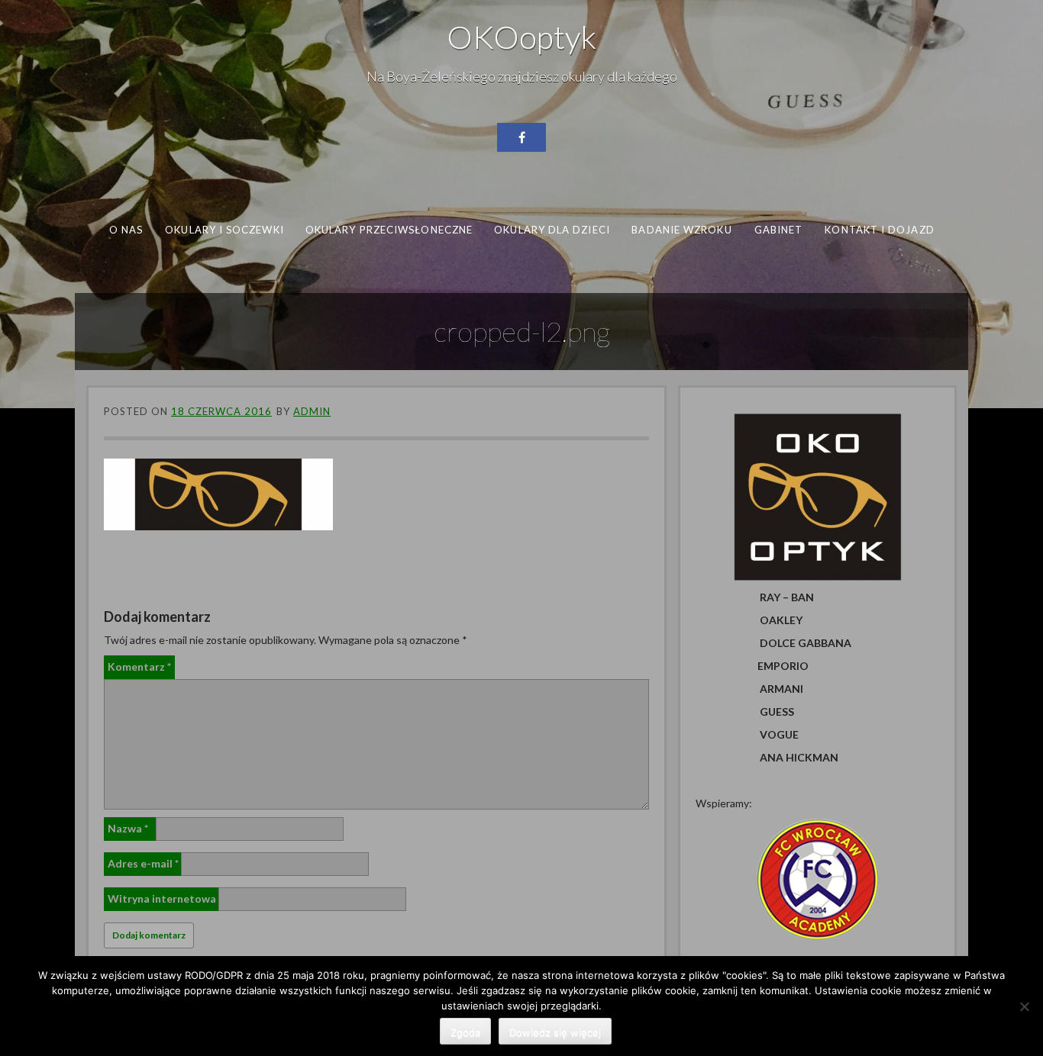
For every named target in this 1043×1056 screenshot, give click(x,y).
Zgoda (465, 1032)
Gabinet (778, 230)
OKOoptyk (521, 37)
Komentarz (139, 666)
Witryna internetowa (162, 898)
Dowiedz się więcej (555, 1032)
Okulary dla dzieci (552, 230)
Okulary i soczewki (224, 230)
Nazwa (128, 828)
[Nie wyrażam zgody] (1024, 1006)
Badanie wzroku (681, 230)
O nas (126, 230)
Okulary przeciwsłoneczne (389, 230)
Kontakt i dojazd (879, 230)
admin (312, 411)
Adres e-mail (143, 863)
